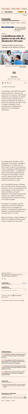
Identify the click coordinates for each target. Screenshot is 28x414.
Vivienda (3, 22)
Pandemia (14, 290)
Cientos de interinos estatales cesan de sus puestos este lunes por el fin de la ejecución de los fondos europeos (14, 385)
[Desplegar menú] (2, 11)
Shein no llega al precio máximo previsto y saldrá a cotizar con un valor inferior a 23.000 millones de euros (13, 367)
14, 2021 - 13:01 (15, 79)
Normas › (25, 283)
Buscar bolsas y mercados (8, 393)
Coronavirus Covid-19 (6, 290)
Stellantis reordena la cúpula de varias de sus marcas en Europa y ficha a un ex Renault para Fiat (13, 356)
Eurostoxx (8, 400)
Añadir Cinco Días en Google (9, 86)
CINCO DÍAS (14, 77)
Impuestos (13, 22)
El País (25, 15)
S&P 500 (14, 8)
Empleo (8, 22)
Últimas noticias (6, 351)
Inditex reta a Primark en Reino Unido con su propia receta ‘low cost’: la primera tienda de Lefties (13, 373)
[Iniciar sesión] (25, 12)
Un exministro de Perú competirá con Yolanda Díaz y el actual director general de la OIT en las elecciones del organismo (13, 362)
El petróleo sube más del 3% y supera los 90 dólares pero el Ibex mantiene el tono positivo (20, 29)
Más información (4, 297)
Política (18, 22)
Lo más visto (4, 381)
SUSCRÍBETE (20, 11)
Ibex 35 (3, 8)
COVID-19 (3, 33)
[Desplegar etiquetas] (25, 290)
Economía (6, 19)
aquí (23, 300)
